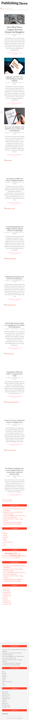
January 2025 (6, 600)
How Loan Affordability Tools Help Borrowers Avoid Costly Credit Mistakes (14, 129)
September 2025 (7, 595)
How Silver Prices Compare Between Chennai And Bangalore (14, 29)
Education (14, 379)
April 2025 (5, 599)
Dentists (5, 535)
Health (4, 540)
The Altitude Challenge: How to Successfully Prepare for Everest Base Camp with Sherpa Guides (14, 471)
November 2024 (7, 604)
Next (10, 500)
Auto (4, 532)
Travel (14, 281)
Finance (14, 35)
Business (5, 533)
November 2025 (7, 592)
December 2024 (7, 602)
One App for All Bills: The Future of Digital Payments (14, 179)
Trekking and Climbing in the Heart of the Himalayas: (14, 278)
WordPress (20, 718)
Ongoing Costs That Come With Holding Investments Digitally (14, 78)
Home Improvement (8, 542)
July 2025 (5, 597)
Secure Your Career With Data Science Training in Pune (14, 421)
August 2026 (6, 589)
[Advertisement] (14, 622)
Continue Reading (14, 53)
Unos (13, 718)
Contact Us (5, 713)
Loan (14, 134)
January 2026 (6, 590)
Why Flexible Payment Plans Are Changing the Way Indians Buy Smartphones (14, 325)
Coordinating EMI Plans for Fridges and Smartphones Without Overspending (14, 228)
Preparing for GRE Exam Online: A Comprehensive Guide (14, 374)
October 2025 (6, 594)
